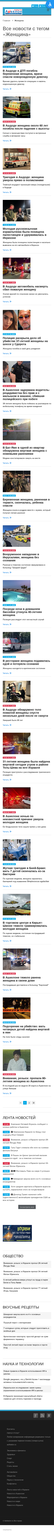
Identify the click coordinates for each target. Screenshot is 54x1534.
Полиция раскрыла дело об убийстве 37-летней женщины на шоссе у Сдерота (25, 341)
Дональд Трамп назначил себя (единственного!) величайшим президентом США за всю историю (26, 1197)
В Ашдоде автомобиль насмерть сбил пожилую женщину (25, 287)
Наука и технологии (15, 1479)
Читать (6, 88)
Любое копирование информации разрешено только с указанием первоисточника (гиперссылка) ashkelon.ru (28, 1440)
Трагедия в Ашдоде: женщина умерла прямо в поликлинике (23, 178)
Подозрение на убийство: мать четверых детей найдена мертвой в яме (26, 1029)
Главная (6, 20)
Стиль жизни (12, 1466)
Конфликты (11, 1483)
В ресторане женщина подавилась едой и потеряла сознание (26, 662)
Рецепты (10, 1462)
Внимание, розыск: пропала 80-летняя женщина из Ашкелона (24, 1079)
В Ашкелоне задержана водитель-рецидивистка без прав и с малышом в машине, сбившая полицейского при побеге (26, 394)
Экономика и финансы (16, 1450)
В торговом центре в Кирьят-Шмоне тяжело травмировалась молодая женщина (25, 925)
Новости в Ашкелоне (15, 1493)
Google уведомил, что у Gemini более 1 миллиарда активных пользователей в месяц (26, 1380)
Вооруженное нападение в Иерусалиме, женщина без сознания (21, 557)
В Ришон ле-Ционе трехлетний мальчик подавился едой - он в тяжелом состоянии (25, 1156)
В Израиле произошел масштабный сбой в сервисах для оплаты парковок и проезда (22, 1397)
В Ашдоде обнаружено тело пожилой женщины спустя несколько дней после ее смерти (25, 712)
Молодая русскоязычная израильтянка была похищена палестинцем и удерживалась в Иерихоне (24, 233)
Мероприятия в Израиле (17, 1497)
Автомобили (12, 1472)
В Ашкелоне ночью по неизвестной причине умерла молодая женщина (23, 819)
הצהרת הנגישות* (13, 1432)
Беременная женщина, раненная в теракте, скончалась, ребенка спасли (26, 502)
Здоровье (11, 1454)
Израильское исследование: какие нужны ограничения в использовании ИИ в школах (23, 1389)
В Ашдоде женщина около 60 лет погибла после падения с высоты (26, 126)
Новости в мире (13, 1501)
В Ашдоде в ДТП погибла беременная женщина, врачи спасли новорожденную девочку (25, 74)
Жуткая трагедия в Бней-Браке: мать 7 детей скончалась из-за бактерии (24, 871)
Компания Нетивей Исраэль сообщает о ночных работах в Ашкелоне (25, 1125)
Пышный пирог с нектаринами (17, 1322)
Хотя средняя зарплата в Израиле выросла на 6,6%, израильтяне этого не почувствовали (26, 1188)
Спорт (9, 1458)
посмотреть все (27, 1207)
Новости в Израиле (15, 1505)
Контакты (11, 1429)
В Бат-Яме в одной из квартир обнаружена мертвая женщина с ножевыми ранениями (25, 450)
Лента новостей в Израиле (18, 1489)
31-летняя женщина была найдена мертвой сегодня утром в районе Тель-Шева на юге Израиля (26, 764)
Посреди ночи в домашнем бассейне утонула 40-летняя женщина (22, 612)
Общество (11, 1475)
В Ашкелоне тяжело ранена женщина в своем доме (22, 978)
